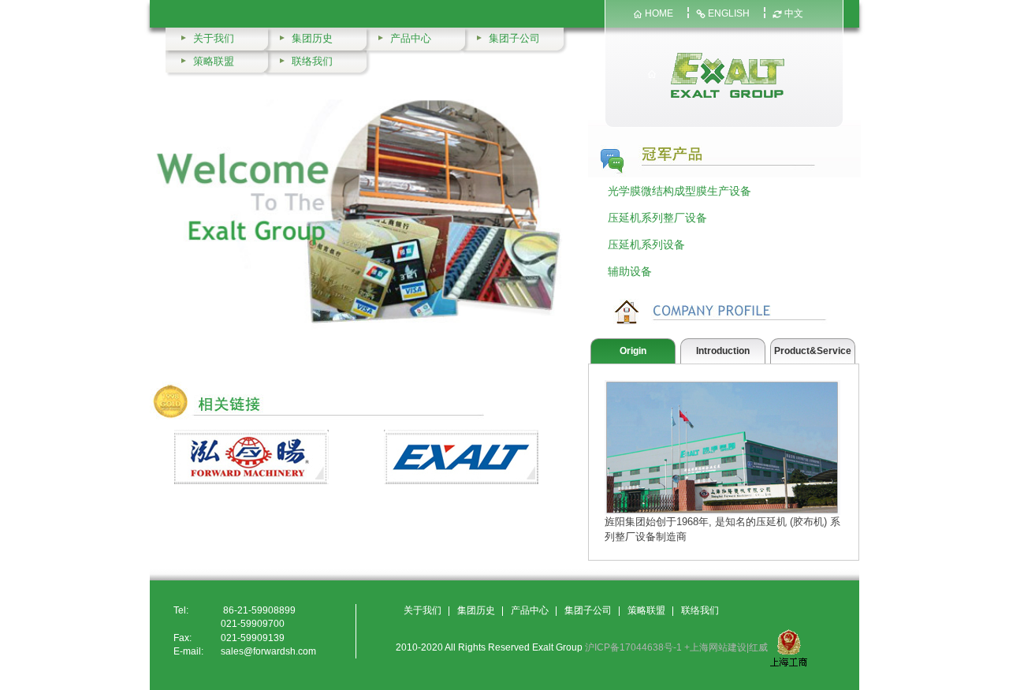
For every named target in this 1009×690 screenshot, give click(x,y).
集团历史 (312, 38)
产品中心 (410, 38)
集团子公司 (514, 38)
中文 (793, 13)
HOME (659, 13)
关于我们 (213, 38)
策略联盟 (213, 61)
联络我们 (312, 61)
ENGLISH (729, 13)
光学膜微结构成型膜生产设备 (679, 191)
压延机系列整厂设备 (657, 217)
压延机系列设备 (646, 244)
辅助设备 (630, 271)
